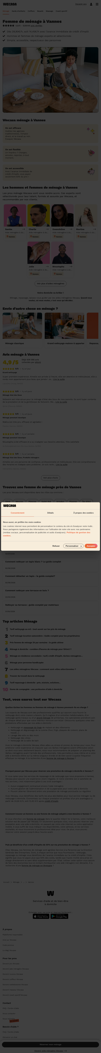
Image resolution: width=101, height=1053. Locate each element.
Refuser (56, 546)
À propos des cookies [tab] (83, 513)
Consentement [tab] (17, 513)
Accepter (91, 546)
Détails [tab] (50, 513)
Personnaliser (72, 546)
